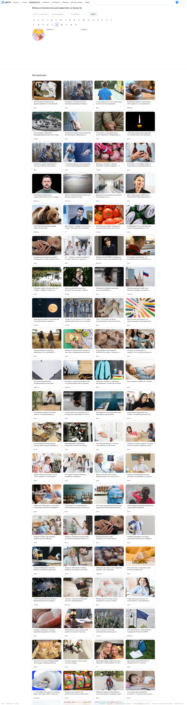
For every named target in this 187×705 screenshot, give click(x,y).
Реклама (16, 703)
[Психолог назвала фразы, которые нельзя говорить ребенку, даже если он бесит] (140, 436)
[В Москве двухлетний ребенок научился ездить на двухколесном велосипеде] (109, 685)
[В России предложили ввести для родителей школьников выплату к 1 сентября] (109, 499)
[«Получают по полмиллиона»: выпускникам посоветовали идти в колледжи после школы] (78, 499)
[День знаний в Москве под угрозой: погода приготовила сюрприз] (78, 281)
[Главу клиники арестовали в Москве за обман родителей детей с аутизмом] (46, 561)
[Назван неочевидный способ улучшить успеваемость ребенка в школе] (140, 468)
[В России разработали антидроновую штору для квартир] (46, 374)
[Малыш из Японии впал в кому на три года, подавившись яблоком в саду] (78, 343)
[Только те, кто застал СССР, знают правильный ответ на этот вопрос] (78, 312)
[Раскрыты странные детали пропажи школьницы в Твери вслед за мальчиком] (78, 95)
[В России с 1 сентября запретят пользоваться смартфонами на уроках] (140, 157)
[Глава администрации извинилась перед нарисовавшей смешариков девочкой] (140, 499)
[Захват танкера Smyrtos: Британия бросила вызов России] (78, 188)
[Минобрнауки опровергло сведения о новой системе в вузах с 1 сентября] (78, 436)
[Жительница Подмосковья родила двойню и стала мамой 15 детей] (46, 95)
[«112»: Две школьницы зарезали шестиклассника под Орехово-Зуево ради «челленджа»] (140, 126)
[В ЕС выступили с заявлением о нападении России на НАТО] (140, 623)
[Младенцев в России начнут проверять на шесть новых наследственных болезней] (109, 592)
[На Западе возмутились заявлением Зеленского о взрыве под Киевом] (46, 188)
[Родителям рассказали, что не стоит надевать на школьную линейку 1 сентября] (46, 468)
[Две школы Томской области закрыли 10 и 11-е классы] (140, 654)
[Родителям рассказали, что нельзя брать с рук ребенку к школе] (140, 592)
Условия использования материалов (162, 703)
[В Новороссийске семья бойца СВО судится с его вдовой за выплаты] (140, 95)
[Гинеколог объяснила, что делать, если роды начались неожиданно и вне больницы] (46, 499)
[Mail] (3, 2)
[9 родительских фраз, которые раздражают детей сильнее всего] (46, 250)
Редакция (109, 703)
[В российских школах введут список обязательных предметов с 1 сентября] (46, 436)
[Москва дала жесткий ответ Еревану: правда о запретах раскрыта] (140, 281)
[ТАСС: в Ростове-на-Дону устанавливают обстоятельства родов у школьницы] (109, 312)
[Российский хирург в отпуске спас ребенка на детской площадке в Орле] (109, 436)
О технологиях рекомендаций (122, 703)
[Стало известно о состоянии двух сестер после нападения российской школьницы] (109, 95)
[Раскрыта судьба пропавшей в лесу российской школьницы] (46, 157)
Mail (3, 703)
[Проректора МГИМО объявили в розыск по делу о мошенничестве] (109, 250)
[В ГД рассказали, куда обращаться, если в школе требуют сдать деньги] (109, 530)
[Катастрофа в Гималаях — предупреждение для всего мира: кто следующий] (46, 126)
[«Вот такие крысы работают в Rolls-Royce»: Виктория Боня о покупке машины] (140, 188)
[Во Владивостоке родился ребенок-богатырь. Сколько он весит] (109, 343)
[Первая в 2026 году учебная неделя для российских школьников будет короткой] (46, 530)
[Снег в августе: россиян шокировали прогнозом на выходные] (109, 623)
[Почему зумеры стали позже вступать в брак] (78, 654)
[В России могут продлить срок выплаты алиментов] (140, 561)
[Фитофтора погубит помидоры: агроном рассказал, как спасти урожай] (109, 219)
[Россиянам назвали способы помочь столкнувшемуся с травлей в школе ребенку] (46, 405)
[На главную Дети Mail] (7, 2)
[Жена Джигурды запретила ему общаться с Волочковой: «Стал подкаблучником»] (109, 654)
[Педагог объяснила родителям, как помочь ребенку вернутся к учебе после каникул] (78, 530)
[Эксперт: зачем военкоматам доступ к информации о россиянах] (78, 592)
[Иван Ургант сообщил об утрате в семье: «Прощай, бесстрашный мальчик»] (78, 219)
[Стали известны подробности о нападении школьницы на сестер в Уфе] (78, 405)
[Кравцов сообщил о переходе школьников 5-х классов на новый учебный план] (109, 374)
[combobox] (58, 14)
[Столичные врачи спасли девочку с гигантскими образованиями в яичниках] (78, 157)
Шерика (84, 29)
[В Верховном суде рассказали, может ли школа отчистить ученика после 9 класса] (78, 623)
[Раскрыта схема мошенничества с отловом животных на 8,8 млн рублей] (78, 374)
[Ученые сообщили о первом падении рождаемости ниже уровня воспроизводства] (46, 623)
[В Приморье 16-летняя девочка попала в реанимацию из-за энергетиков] (140, 219)
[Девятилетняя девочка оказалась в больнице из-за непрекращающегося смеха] (109, 188)
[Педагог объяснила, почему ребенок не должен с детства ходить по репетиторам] (78, 561)
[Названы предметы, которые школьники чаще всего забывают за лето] (140, 530)
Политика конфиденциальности (141, 703)
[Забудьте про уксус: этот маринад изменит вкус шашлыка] (109, 561)
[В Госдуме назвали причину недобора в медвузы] (78, 468)
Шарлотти (50, 29)
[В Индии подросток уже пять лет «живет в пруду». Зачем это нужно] (46, 281)
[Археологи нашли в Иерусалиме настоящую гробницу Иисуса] (46, 654)
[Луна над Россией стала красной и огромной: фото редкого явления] (46, 312)
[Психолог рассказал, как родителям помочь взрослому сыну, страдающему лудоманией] (78, 685)
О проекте (102, 703)
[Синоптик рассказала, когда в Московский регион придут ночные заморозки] (46, 592)
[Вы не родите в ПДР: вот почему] (140, 374)
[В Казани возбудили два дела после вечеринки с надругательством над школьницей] (109, 281)
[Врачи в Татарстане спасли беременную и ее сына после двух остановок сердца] (109, 468)
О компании (9, 703)
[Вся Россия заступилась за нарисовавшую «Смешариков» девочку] (140, 312)
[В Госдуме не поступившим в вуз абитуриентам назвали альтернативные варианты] (109, 405)
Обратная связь (178, 703)
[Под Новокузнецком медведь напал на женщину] (46, 219)
